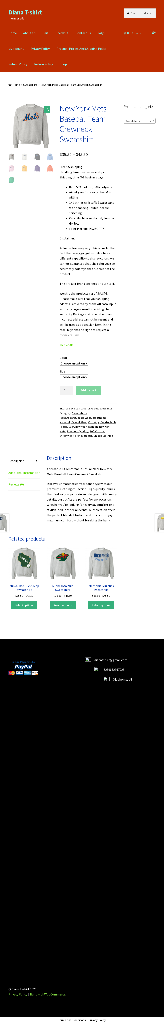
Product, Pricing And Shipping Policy (81, 49)
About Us (29, 33)
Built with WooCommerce (47, 994)
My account (16, 49)
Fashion (93, 427)
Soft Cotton (97, 431)
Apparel (71, 417)
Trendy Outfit (83, 436)
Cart (46, 33)
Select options (24, 605)
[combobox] (140, 121)
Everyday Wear (78, 427)
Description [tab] (16, 461)
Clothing (93, 422)
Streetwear (66, 436)
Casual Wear (79, 422)
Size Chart (67, 345)
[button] (47, 109)
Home (12, 33)
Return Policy (43, 64)
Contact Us (83, 33)
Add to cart (88, 390)
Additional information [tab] (24, 473)
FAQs (101, 33)
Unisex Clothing (103, 436)
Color (63, 358)
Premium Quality (77, 431)
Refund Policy (17, 64)
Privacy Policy (40, 49)
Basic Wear (84, 417)
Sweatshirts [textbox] (138, 121)
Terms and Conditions (72, 1020)
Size (62, 371)
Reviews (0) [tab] (16, 484)
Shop (63, 64)
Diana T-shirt (25, 12)
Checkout (62, 33)
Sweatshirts (30, 85)
